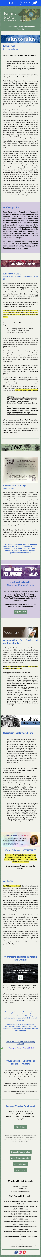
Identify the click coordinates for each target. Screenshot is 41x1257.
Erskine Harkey (14, 1026)
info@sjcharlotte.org (16, 1091)
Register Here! (20, 612)
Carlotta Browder (13, 1024)
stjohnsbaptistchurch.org (26, 1246)
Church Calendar (20, 1164)
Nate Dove (7, 1211)
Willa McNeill (26, 1028)
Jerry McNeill (16, 1028)
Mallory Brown (8, 1231)
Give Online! (20, 1127)
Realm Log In (20, 1170)
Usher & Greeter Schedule (20, 1158)
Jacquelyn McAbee (9, 1226)
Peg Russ (22, 1030)
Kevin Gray (7, 1221)
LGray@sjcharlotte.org (28, 900)
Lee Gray (6, 1206)
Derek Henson (8, 1236)
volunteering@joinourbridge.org (19, 666)
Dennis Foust (7, 1201)
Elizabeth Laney (26, 1026)
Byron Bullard (25, 1024)
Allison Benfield (7, 1216)
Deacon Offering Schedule (20, 1152)
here (23, 310)
